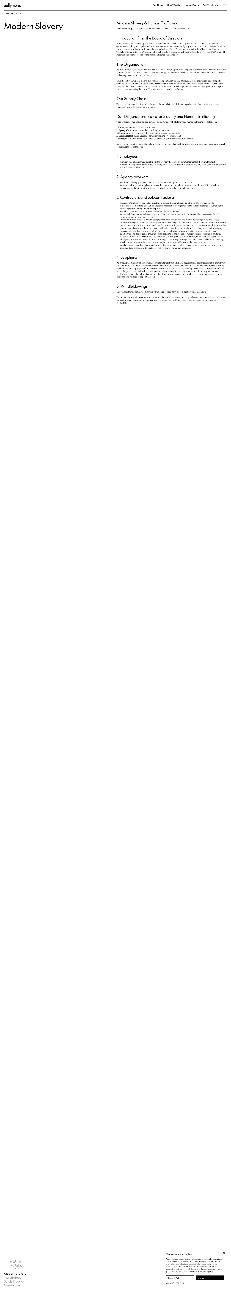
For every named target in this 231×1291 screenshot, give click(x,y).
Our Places (158, 5)
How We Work (174, 5)
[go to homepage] (12, 5)
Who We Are (192, 5)
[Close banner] (224, 1253)
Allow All (201, 1278)
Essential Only (174, 1278)
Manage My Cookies (175, 1283)
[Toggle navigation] (224, 5)
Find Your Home (211, 5)
